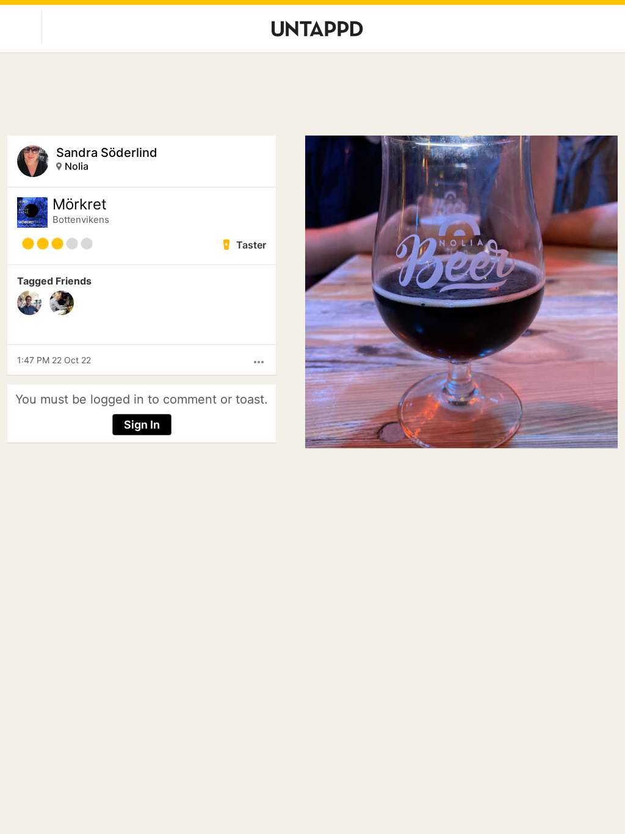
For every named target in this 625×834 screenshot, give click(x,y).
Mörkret (79, 204)
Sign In (142, 424)
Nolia (77, 166)
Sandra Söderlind (106, 152)
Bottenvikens (80, 219)
